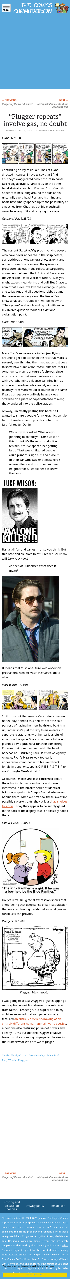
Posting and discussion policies (12, 1205)
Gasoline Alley (37, 1055)
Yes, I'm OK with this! (35, 1275)
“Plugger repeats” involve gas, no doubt (35, 120)
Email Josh (58, 1206)
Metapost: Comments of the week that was (52, 105)
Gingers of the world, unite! (17, 104)
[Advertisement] (35, 52)
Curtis (5, 1055)
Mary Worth (9, 1060)
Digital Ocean (41, 1241)
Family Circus (18, 1055)
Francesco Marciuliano (14, 1254)
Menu (6, 10)
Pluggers (23, 1060)
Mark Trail (53, 1055)
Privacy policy (35, 1206)
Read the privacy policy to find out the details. (32, 1267)
